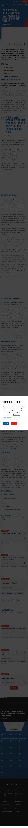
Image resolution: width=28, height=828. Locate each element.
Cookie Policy (16, 414)
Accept (6, 423)
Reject (14, 423)
